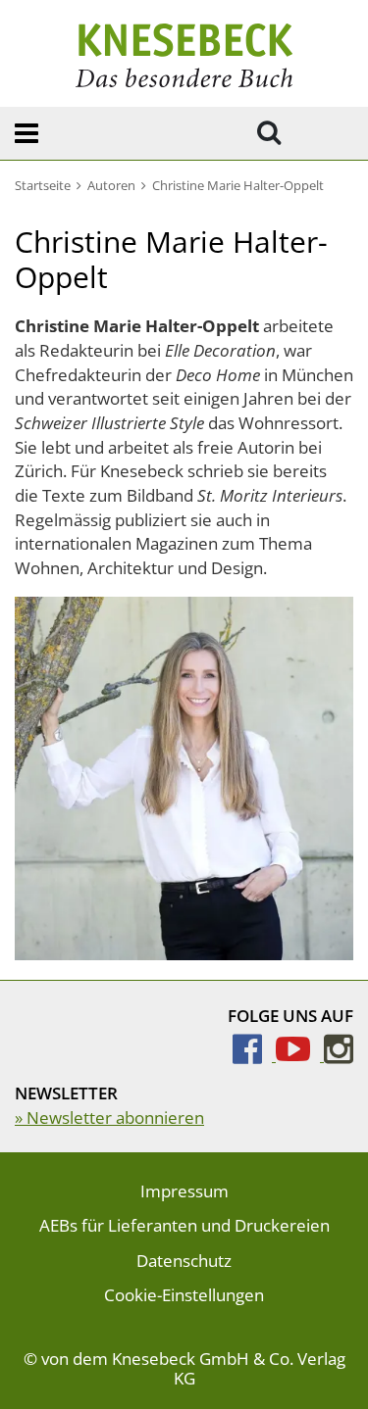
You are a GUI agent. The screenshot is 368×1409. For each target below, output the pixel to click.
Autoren (111, 185)
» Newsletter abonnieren (109, 1117)
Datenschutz (184, 1260)
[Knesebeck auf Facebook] (254, 1055)
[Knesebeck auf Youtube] (300, 1055)
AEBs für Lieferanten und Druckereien (184, 1225)
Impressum (184, 1191)
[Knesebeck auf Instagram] (338, 1055)
